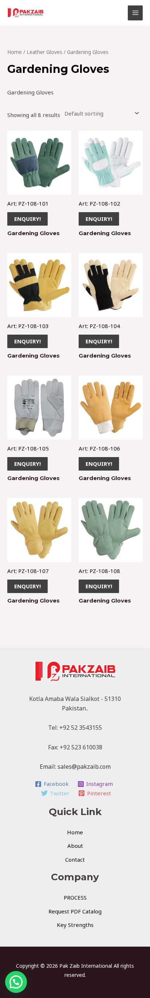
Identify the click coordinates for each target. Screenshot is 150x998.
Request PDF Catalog (75, 911)
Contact (75, 859)
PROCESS (75, 897)
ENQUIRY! (27, 218)
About (75, 845)
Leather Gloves (44, 51)
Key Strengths (75, 924)
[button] (16, 982)
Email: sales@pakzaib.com (75, 767)
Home (14, 51)
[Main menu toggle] (135, 12)
